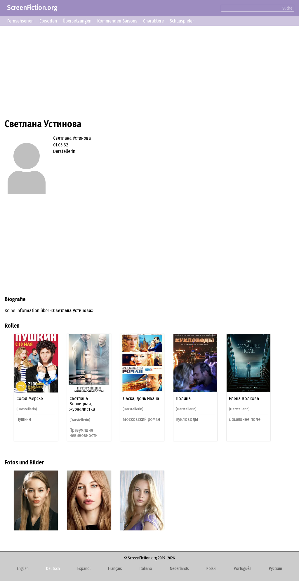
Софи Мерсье (29, 398)
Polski (211, 568)
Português (242, 568)
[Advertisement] (149, 71)
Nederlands (179, 568)
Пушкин (23, 419)
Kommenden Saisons (117, 21)
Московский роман (141, 419)
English (23, 568)
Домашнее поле (244, 419)
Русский (275, 568)
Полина (183, 398)
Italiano (146, 568)
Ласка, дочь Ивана (141, 398)
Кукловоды (187, 419)
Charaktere (153, 21)
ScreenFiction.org (32, 8)
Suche (287, 8)
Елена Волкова (244, 398)
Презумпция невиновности (83, 432)
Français (115, 568)
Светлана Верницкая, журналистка (82, 404)
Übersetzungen (77, 21)
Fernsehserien (20, 21)
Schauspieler (182, 21)
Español (84, 568)
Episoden (48, 21)
